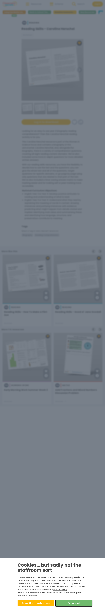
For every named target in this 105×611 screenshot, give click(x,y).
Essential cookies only (36, 603)
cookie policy (60, 589)
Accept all (73, 603)
